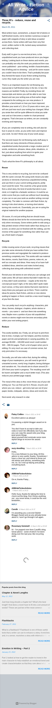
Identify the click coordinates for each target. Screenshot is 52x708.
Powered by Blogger (28, 703)
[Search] (48, 4)
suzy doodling (18, 448)
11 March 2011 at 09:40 (38, 526)
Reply (14, 443)
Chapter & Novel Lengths (15, 593)
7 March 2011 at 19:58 (33, 448)
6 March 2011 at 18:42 (32, 414)
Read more (44, 613)
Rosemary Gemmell (21, 526)
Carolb (15, 509)
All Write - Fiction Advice (26, 7)
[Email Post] (8, 406)
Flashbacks (8, 620)
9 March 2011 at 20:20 (20, 476)
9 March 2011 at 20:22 (20, 490)
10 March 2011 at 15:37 (27, 509)
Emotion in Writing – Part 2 (16, 648)
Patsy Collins (18, 414)
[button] (48, 21)
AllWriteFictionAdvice (21, 474)
